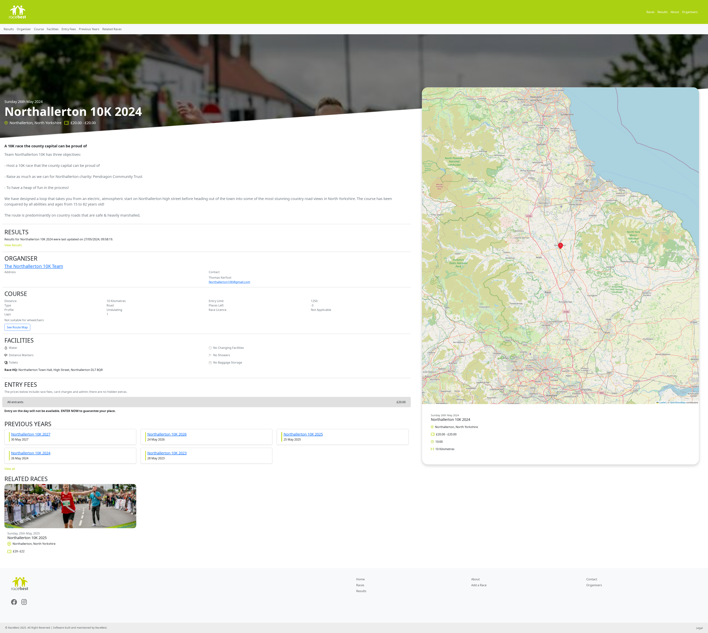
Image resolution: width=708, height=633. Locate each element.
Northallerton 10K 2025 (303, 434)
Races (650, 12)
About (675, 12)
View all (9, 469)
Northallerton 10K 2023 (167, 452)
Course (39, 29)
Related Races (112, 29)
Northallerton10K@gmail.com (229, 282)
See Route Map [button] (17, 327)
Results (662, 12)
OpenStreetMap (678, 402)
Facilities (53, 29)
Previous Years (89, 29)
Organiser (24, 29)
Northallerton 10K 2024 (30, 452)
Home (360, 579)
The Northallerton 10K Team (33, 266)
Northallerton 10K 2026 (167, 434)
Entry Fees (69, 29)
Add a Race (479, 585)
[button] (560, 245)
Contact (591, 579)
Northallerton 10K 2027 (30, 434)
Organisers (690, 12)
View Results (13, 245)
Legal (699, 628)
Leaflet (662, 402)
